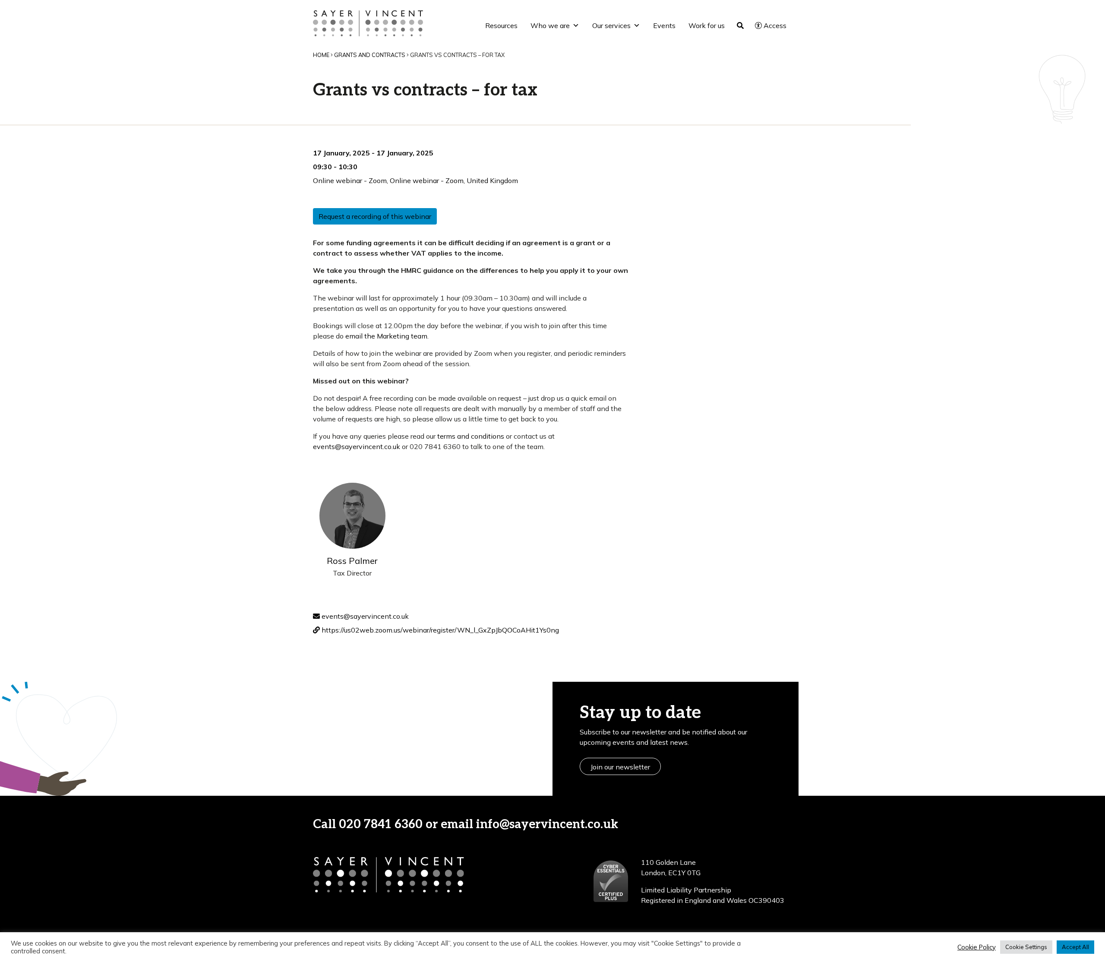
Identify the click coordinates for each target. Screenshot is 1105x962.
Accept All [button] (1075, 946)
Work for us (706, 25)
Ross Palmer (352, 560)
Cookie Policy (976, 947)
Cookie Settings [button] (1026, 946)
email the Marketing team (386, 336)
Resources (501, 25)
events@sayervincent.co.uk (356, 446)
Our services (611, 25)
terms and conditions (470, 436)
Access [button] (775, 25)
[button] (648, 824)
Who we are (550, 25)
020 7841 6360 (381, 824)
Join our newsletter (620, 767)
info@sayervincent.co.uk (547, 824)
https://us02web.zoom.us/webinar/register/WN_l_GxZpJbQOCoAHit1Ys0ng (439, 630)
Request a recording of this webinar (375, 216)
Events (664, 25)
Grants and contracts (369, 54)
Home (321, 54)
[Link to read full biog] (352, 516)
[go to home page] (368, 22)
